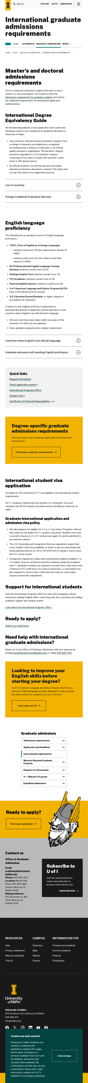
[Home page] (8, 5)
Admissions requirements (36, 740)
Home (7, 52)
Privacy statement (15, 950)
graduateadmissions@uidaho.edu (30, 653)
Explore (45, 4)
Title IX (9, 960)
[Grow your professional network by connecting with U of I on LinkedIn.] (30, 1028)
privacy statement (35, 1075)
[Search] (14, 4)
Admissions (66, 4)
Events (36, 960)
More (67, 44)
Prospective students (63, 945)
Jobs (7, 945)
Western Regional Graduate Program (37, 762)
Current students (61, 950)
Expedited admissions (34, 783)
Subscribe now (67, 891)
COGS (15, 44)
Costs (54, 4)
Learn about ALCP (27, 705)
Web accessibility (14, 955)
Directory (38, 945)
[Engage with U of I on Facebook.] (7, 1028)
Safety (36, 955)
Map (35, 950)
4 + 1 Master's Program (35, 777)
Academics (28, 44)
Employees (58, 960)
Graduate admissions (48, 44)
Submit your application (17, 626)
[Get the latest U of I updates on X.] (15, 1028)
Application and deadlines (36, 747)
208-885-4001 (64, 653)
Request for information (36, 770)
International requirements (37, 754)
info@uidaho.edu (13, 1021)
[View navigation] (79, 4)
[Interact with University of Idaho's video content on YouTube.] (38, 1028)
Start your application (21, 824)
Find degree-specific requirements (34, 452)
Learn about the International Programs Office (28, 607)
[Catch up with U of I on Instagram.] (23, 1028)
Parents (56, 955)
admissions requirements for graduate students (29, 97)
